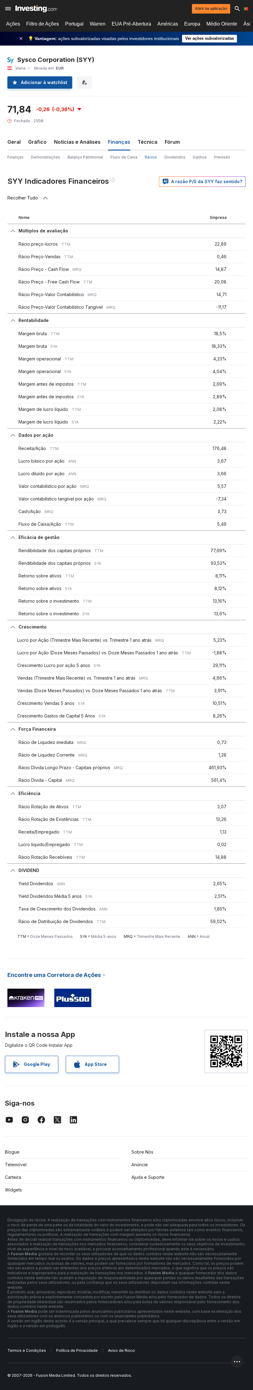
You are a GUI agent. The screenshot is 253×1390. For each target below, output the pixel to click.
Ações (13, 23)
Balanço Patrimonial (85, 157)
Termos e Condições (26, 1350)
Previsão (222, 157)
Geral (14, 142)
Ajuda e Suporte (147, 1177)
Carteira (13, 1177)
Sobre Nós (142, 1152)
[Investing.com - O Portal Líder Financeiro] (36, 8)
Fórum (172, 142)
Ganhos (200, 157)
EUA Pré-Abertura (131, 23)
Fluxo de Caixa (123, 157)
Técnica (147, 142)
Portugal (74, 23)
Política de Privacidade (77, 1350)
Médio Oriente (221, 23)
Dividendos (174, 157)
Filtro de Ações (42, 23)
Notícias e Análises (77, 142)
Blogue (12, 1152)
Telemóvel (16, 1164)
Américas (167, 23)
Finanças (15, 157)
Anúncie (139, 1164)
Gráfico (37, 142)
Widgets (13, 1189)
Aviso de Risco (121, 1350)
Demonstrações (45, 157)
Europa (192, 23)
